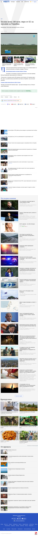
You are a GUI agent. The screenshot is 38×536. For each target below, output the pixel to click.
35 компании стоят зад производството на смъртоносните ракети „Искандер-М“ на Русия (27, 385)
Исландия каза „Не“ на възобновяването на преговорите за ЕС (20, 136)
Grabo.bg (17, 525)
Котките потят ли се (12, 449)
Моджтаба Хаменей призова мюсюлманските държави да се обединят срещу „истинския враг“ (22, 150)
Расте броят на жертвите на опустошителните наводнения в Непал (27, 235)
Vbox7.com (6, 524)
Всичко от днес (19, 396)
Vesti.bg (6, 1)
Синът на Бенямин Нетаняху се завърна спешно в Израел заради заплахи (27, 314)
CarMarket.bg (31, 524)
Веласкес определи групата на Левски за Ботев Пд (18, 487)
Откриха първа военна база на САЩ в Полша (11, 82)
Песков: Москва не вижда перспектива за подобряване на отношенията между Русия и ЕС (20, 175)
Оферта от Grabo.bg (22, 225)
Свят (22, 1)
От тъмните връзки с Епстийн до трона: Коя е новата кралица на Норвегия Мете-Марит (21, 169)
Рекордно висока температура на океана (16, 468)
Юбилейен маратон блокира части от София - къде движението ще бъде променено (28, 359)
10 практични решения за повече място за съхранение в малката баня (9, 412)
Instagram (33, 104)
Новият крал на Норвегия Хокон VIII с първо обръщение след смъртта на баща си (22, 181)
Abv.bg (2, 524)
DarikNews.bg (15, 524)
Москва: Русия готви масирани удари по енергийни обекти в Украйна (22, 142)
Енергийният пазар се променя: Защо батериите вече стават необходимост (20, 156)
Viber (9, 104)
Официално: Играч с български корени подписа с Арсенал (20, 494)
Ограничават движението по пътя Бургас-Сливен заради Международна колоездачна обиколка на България (19, 507)
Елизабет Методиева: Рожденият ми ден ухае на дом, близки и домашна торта (20, 482)
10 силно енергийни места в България (27, 411)
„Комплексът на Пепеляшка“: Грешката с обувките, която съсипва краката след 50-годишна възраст (28, 371)
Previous (1, 61)
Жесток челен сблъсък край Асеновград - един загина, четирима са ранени (28, 258)
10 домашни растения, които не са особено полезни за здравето (28, 441)
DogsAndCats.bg (25, 524)
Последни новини (8, 198)
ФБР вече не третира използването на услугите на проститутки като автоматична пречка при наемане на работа (28, 337)
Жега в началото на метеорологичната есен (17, 462)
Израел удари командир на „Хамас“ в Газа (28, 303)
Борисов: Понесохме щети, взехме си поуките (28, 213)
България (18, 1)
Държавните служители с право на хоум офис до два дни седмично (21, 500)
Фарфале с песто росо (5, 441)
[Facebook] (19, 530)
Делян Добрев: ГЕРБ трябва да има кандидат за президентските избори (22, 130)
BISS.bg (36, 524)
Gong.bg (10, 524)
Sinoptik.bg (13, 525)
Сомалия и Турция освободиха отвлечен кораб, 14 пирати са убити (21, 187)
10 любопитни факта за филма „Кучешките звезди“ (9, 427)
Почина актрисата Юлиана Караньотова (16, 475)
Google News (21, 104)
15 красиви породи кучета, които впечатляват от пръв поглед (20, 161)
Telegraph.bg (31, 525)
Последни (13, 1)
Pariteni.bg (22, 525)
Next (36, 61)
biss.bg (9, 157)
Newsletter (14, 104)
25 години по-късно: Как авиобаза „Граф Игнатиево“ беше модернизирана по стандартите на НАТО (27, 349)
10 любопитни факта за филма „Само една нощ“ (27, 427)
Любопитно (26, 1)
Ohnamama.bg (7, 525)
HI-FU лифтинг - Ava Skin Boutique (27, 224)
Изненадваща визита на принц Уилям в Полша (16, 71)
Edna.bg (26, 525)
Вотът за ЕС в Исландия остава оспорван (26, 291)
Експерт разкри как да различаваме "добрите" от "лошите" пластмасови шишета (28, 280)
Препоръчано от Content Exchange (32, 445)
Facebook (27, 104)
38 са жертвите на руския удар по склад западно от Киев (27, 202)
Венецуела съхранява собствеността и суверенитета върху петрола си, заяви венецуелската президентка (28, 269)
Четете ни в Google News (20, 520)
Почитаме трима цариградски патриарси (26, 246)
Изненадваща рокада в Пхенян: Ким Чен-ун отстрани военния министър (28, 325)
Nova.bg (20, 524)
